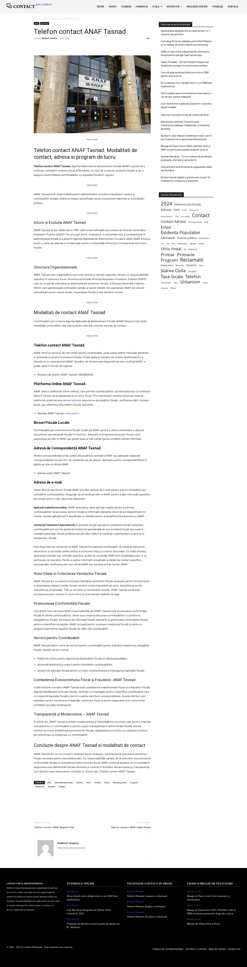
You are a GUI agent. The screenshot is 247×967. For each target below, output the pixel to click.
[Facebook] (37, 45)
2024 (49, 782)
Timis (175, 282)
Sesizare (51, 786)
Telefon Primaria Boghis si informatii (146, 906)
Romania (180, 265)
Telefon (62, 786)
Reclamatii (39, 786)
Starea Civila (173, 270)
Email (107, 782)
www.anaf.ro (72, 413)
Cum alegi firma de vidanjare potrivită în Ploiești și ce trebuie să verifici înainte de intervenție (186, 43)
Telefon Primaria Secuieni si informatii (147, 916)
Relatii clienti (167, 265)
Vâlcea (173, 288)
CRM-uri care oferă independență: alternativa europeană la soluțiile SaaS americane (185, 53)
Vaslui (205, 282)
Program (134, 782)
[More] (68, 45)
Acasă (36, 18)
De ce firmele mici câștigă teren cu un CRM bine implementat (186, 85)
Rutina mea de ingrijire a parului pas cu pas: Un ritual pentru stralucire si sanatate (185, 179)
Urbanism (190, 282)
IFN (167, 243)
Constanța (185, 216)
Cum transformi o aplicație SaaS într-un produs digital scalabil (186, 105)
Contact (97, 782)
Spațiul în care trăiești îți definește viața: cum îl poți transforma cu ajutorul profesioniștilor (186, 137)
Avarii (184, 210)
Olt (184, 249)
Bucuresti (194, 210)
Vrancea (164, 288)
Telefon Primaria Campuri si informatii (147, 896)
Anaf (45, 18)
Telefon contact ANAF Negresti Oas (54, 827)
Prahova (193, 249)
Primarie (186, 254)
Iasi (162, 243)
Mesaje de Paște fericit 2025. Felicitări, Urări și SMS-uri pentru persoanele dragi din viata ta (185, 148)
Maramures (183, 243)
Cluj (176, 216)
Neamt (201, 243)
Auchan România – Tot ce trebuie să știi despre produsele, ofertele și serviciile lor (186, 158)
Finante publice (120, 782)
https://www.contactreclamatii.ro (71, 848)
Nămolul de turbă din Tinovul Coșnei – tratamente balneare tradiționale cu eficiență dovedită (185, 125)
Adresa (80, 782)
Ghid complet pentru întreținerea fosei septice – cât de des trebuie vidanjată (187, 95)
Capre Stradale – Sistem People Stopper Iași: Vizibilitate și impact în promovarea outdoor (185, 64)
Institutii (44, 23)
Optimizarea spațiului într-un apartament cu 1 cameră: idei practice (185, 33)
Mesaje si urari (194, 891)
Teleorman (166, 282)
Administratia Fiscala (64, 782)
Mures (193, 243)
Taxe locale (172, 276)
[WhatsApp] (60, 45)
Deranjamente (195, 222)
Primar (168, 254)
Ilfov (173, 243)
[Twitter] (45, 45)
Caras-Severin (167, 216)
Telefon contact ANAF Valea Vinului (131, 827)
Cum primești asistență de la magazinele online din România (186, 169)
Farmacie (168, 237)
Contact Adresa (173, 221)
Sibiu (201, 265)
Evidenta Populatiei (180, 232)
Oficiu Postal (171, 249)
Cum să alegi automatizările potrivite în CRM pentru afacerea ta (185, 74)
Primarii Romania (135, 891)
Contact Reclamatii (33, 947)
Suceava (192, 271)
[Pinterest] (52, 45)
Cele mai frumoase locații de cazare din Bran (185, 115)
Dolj (206, 222)
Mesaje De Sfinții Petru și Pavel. (203, 923)
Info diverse (72, 891)
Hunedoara (204, 238)
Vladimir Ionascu (49, 38)
